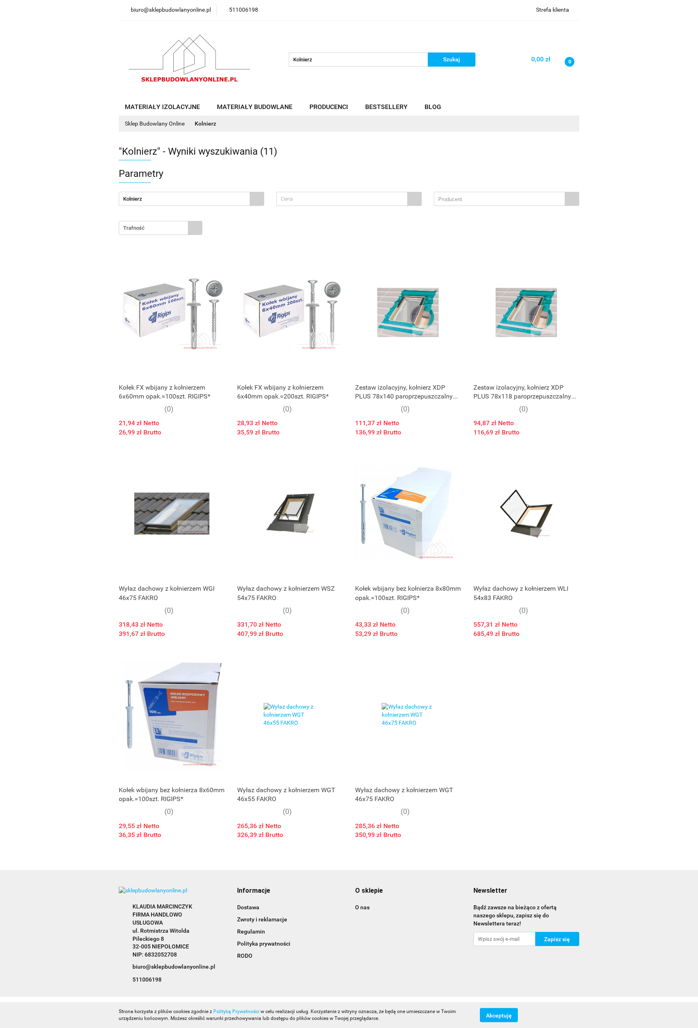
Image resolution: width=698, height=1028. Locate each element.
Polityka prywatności (263, 943)
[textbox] (342, 199)
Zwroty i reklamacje (262, 919)
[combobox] (349, 199)
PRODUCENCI (329, 107)
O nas (362, 907)
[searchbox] (501, 199)
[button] (253, 891)
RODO (244, 955)
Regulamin (251, 931)
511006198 (147, 979)
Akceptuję (499, 1015)
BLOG (433, 107)
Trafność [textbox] (134, 228)
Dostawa (248, 907)
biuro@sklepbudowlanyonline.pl (173, 966)
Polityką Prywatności (236, 1011)
